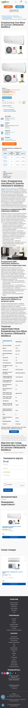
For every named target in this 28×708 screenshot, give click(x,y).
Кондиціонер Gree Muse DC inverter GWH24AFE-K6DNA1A (11, 527)
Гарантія (14, 622)
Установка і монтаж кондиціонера (14, 629)
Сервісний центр (14, 604)
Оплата (14, 620)
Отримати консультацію (20, 7)
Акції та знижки (14, 608)
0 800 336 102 (14, 10)
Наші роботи (14, 610)
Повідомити (14, 431)
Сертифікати (14, 606)
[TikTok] (13, 673)
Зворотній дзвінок (14, 679)
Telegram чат (15, 686)
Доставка (14, 628)
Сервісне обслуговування (10, 140)
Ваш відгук (8, 490)
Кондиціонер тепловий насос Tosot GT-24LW (12, 572)
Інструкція (3, 499)
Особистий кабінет (14, 602)
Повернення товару (14, 624)
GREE (15, 305)
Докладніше (7, 120)
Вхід (6, 461)
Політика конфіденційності (14, 704)
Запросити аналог (9, 143)
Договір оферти (14, 705)
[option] (14, 72)
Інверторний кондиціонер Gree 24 (9, 188)
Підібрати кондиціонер (8, 7)
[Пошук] (16, 2)
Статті (14, 612)
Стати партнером (14, 626)
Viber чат (15, 688)
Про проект (14, 618)
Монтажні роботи (8, 139)
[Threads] (15, 673)
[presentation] (2, 508)
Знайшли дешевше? (6, 105)
